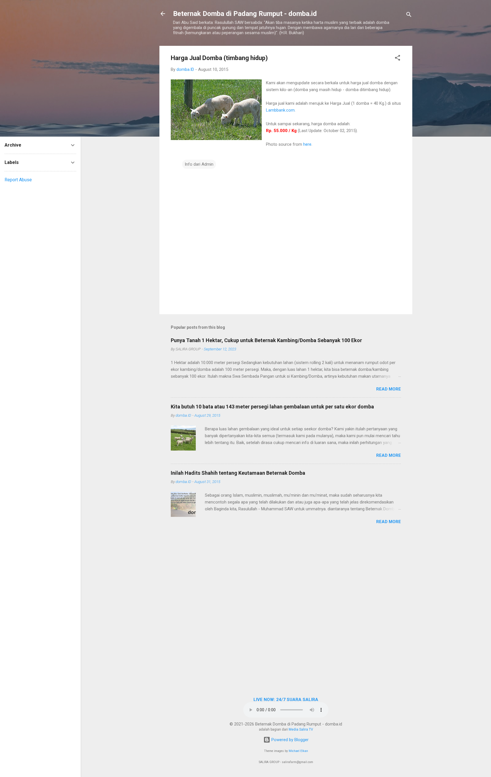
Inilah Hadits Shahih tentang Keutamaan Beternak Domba (238, 473)
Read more (388, 389)
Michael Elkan (298, 751)
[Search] (408, 15)
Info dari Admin (199, 164)
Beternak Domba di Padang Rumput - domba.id (245, 14)
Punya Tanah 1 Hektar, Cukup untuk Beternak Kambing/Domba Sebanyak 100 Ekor (266, 340)
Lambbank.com (280, 110)
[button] (397, 58)
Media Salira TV (301, 729)
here (307, 144)
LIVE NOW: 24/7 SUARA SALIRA (285, 699)
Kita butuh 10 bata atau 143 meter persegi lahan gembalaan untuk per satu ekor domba (272, 407)
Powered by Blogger (289, 739)
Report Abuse (18, 179)
